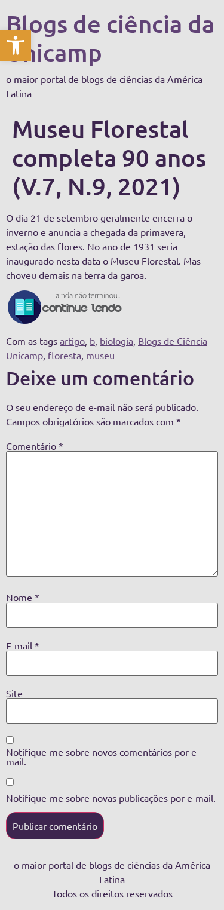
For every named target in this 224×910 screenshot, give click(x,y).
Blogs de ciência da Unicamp (110, 38)
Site (14, 693)
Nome (22, 597)
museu (100, 355)
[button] (15, 45)
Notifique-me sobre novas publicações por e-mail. (111, 797)
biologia (116, 341)
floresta (64, 355)
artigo (72, 341)
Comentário (34, 446)
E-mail (22, 645)
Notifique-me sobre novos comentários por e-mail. (103, 756)
